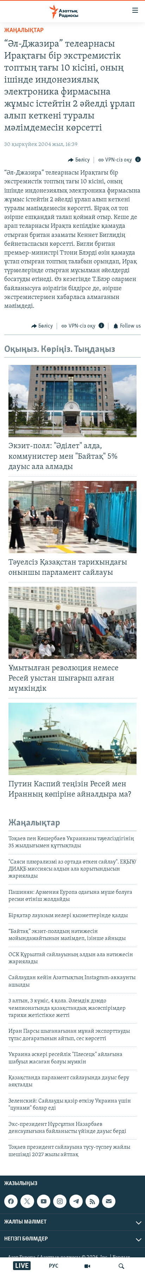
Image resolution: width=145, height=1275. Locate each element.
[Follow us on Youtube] (43, 1201)
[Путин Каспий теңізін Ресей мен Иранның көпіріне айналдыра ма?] (72, 739)
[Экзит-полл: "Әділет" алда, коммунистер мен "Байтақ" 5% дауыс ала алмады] (72, 401)
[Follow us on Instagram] (60, 1201)
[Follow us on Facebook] (11, 1201)
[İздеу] (121, 1266)
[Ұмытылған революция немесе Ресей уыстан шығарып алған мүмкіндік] (72, 623)
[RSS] (92, 1201)
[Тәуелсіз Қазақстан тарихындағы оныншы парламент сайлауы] (72, 517)
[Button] (79, 160)
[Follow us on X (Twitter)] (27, 1201)
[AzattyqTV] (87, 1266)
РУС (53, 1266)
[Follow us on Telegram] (76, 1201)
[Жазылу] (108, 1201)
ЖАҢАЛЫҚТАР (24, 31)
